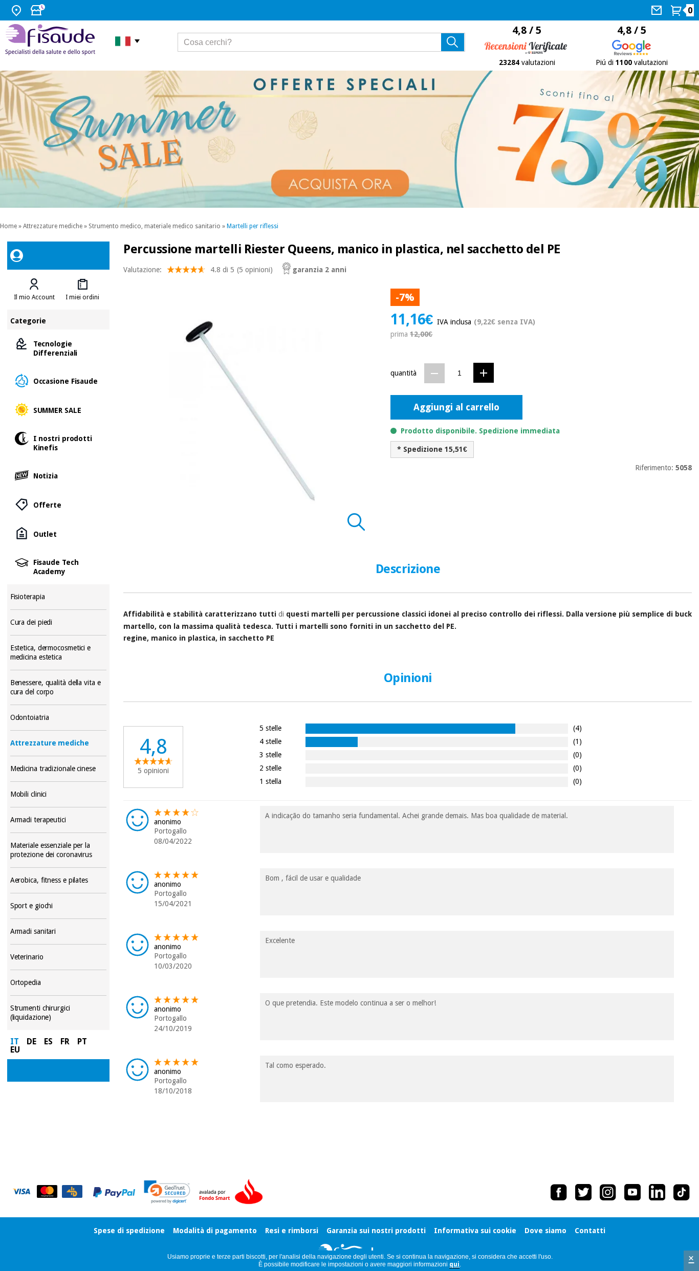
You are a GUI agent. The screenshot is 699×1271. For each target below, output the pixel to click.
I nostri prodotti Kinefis (58, 442)
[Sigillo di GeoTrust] (167, 1192)
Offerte (58, 504)
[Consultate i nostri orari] (39, 10)
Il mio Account (34, 297)
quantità (403, 373)
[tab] (34, 289)
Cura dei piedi (58, 622)
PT (82, 1041)
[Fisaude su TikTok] (681, 1192)
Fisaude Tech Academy (58, 566)
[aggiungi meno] (434, 373)
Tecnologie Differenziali (58, 348)
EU (15, 1050)
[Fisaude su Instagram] (608, 1192)
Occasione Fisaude (58, 380)
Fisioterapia (58, 596)
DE (31, 1041)
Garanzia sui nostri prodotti (376, 1230)
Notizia (58, 475)
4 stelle (270, 741)
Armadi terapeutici (58, 819)
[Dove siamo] (17, 10)
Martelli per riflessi (252, 226)
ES (48, 1041)
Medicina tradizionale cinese (58, 768)
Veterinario (58, 957)
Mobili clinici (58, 794)
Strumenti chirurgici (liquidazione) (58, 1013)
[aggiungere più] (483, 373)
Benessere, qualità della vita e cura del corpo (58, 687)
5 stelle (270, 728)
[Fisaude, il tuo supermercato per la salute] (52, 40)
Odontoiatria (58, 717)
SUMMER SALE (58, 409)
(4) (577, 728)
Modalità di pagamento (215, 1230)
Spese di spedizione (129, 1230)
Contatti (590, 1230)
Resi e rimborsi (291, 1230)
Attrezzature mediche (52, 226)
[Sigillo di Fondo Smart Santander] (233, 1192)
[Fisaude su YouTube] (632, 1192)
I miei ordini (82, 297)
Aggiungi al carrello (456, 407)
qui (454, 1264)
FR (65, 1041)
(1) (577, 741)
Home (8, 226)
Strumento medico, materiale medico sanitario (155, 226)
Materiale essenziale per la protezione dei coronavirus (58, 850)
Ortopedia (58, 982)
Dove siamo (545, 1230)
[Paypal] (114, 1192)
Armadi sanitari (58, 931)
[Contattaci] (657, 10)
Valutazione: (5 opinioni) (198, 270)
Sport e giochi (58, 905)
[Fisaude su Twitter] (583, 1192)
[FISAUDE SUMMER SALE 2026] (349, 139)
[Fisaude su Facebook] (559, 1192)
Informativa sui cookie (475, 1230)
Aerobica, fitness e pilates (58, 880)
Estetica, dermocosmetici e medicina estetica (58, 653)
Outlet (58, 533)
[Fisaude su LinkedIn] (657, 1192)
